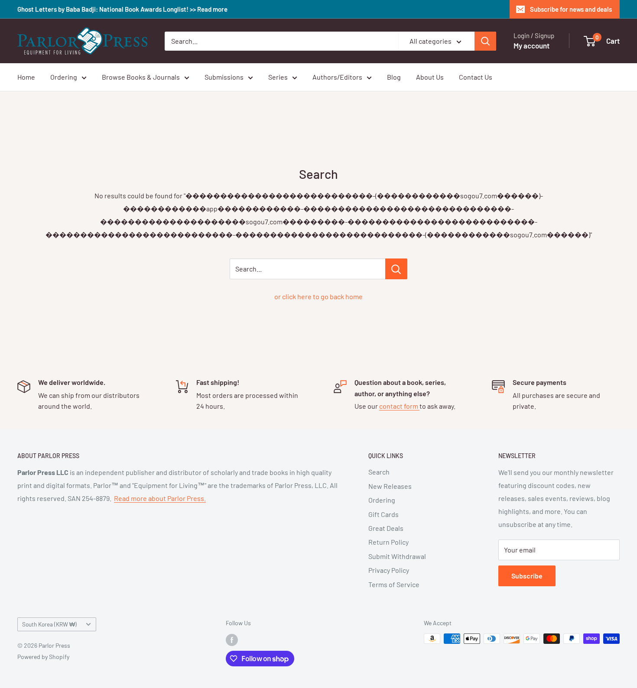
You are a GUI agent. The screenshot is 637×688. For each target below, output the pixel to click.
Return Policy (388, 542)
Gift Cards (383, 514)
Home (26, 77)
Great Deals (385, 528)
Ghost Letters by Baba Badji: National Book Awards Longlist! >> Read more (122, 9)
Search (379, 472)
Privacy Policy (388, 570)
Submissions (224, 77)
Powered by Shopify (43, 656)
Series (278, 77)
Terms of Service (393, 584)
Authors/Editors (337, 77)
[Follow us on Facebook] (232, 639)
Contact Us (475, 77)
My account (531, 45)
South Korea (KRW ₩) (49, 624)
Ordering (63, 77)
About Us (430, 77)
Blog (394, 77)
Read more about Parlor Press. (160, 498)
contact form (399, 406)
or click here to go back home (318, 296)
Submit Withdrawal (397, 556)
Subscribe (527, 576)
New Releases (390, 486)
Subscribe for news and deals (571, 9)
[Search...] (396, 268)
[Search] (485, 41)
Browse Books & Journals (141, 77)
